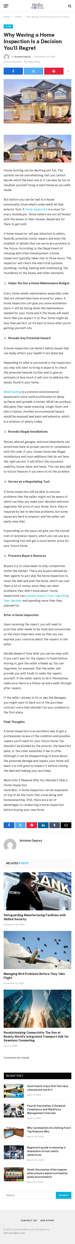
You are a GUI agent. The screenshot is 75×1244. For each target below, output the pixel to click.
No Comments (14, 62)
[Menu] (6, 6)
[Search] (69, 6)
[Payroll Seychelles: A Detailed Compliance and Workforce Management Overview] (14, 1110)
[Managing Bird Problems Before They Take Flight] (37, 950)
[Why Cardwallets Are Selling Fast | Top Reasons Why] (14, 1133)
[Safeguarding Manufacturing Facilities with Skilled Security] (37, 891)
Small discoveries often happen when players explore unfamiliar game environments (47, 1173)
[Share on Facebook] (13, 71)
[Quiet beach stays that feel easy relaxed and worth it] (14, 1091)
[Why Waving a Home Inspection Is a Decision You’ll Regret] (37, 101)
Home (8, 26)
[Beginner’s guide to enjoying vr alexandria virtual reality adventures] (14, 1152)
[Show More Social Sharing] (67, 71)
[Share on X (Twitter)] (33, 71)
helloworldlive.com (14, 1233)
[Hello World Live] (37, 6)
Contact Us (29, 1220)
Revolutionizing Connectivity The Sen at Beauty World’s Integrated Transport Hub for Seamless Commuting (36, 1036)
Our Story (47, 1220)
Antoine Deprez (23, 56)
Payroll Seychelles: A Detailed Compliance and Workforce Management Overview (46, 1109)
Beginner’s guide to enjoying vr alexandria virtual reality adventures (46, 1151)
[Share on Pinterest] (54, 71)
